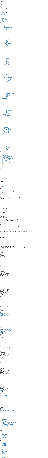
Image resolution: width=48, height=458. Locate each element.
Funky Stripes (5, 204)
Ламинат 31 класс (6, 62)
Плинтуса (3, 119)
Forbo (6, 146)
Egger (6, 55)
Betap (6, 40)
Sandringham (5, 211)
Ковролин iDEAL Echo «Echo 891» (5, 345)
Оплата (3, 173)
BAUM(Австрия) (8, 101)
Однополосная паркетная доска (9, 103)
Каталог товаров (4, 19)
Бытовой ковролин (6, 47)
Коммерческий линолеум (7, 83)
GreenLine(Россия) (8, 100)
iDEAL (6, 28)
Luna (3, 207)
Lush (3, 214)
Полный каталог (6, 128)
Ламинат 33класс (6, 70)
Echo (3, 213)
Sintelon (7, 30)
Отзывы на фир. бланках (5, 431)
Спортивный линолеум (7, 89)
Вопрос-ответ (4, 185)
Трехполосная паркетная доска (8, 109)
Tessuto (4, 212)
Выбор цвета (4, 184)
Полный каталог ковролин (8, 27)
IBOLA (7, 149)
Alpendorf (7, 57)
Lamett (7, 97)
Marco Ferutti (8, 116)
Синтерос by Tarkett (9, 79)
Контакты (3, 21)
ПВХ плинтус (6, 123)
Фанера (3, 135)
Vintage (7, 60)
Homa (6, 145)
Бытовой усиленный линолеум (8, 90)
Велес (7, 120)
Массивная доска (4, 92)
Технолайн (7, 31)
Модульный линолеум (7, 87)
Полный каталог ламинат (7, 54)
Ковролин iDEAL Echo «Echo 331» (5, 313)
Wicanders (7, 132)
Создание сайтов (2, 457)
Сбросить (5, 217)
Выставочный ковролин (7, 50)
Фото (4, 175)
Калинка (7, 33)
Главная (3, 15)
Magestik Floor (8, 95)
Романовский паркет (9, 117)
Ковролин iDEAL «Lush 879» (4, 394)
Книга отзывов (4, 177)
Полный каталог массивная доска (9, 93)
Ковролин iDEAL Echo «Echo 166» (5, 248)
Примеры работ (4, 174)
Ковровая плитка (6, 52)
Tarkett (7, 59)
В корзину (1, 4)
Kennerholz (7, 96)
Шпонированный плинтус (8, 125)
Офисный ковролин (7, 35)
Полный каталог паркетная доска (9, 99)
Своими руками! (4, 183)
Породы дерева (4, 182)
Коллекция (3, 194)
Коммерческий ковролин (7, 43)
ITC (3, 201)
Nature (4, 209)
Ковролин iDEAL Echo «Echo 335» (5, 329)
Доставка (3, 16)
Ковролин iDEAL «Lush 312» (4, 361)
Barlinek (7, 102)
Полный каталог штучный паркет (9, 115)
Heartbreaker (5, 206)
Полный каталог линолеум (8, 77)
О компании (4, 172)
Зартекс (7, 34)
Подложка (3, 130)
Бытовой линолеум (7, 80)
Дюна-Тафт (7, 142)
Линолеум (3, 76)
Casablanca (4, 203)
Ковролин (3, 26)
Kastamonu (7, 58)
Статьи (3, 186)
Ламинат (3, 53)
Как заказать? (4, 20)
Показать (1, 217)
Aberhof (7, 56)
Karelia (7, 106)
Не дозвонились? (2, 9)
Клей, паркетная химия (5, 143)
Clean (6, 141)
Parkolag (7, 133)
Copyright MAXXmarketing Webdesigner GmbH (7, 410)
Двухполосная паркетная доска (8, 107)
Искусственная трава (5, 137)
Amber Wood (8, 94)
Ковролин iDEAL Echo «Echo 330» (5, 297)
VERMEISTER (8, 147)
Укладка (3, 18)
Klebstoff (7, 150)
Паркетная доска (4, 98)
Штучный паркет (4, 114)
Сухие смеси (4, 134)
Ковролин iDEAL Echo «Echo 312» (5, 280)
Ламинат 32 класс (6, 64)
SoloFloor (7, 61)
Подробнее (1, 251)
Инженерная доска (5, 127)
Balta (6, 32)
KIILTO (7, 148)
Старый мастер (8, 118)
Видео (5, 176)
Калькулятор (4, 17)
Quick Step (7, 122)
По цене (5, 247)
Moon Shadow (5, 208)
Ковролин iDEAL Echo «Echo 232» (5, 264)
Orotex (7, 29)
